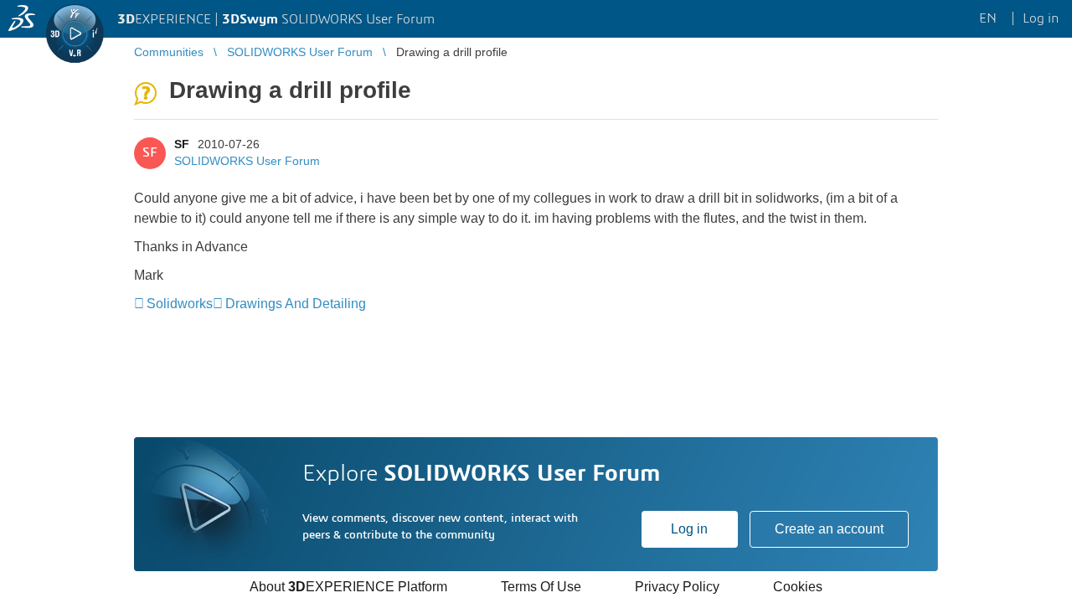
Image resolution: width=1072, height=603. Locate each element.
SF (181, 144)
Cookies (797, 587)
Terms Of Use (541, 587)
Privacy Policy (677, 587)
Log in (689, 529)
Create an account (829, 529)
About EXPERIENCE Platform (348, 587)
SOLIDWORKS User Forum (247, 161)
